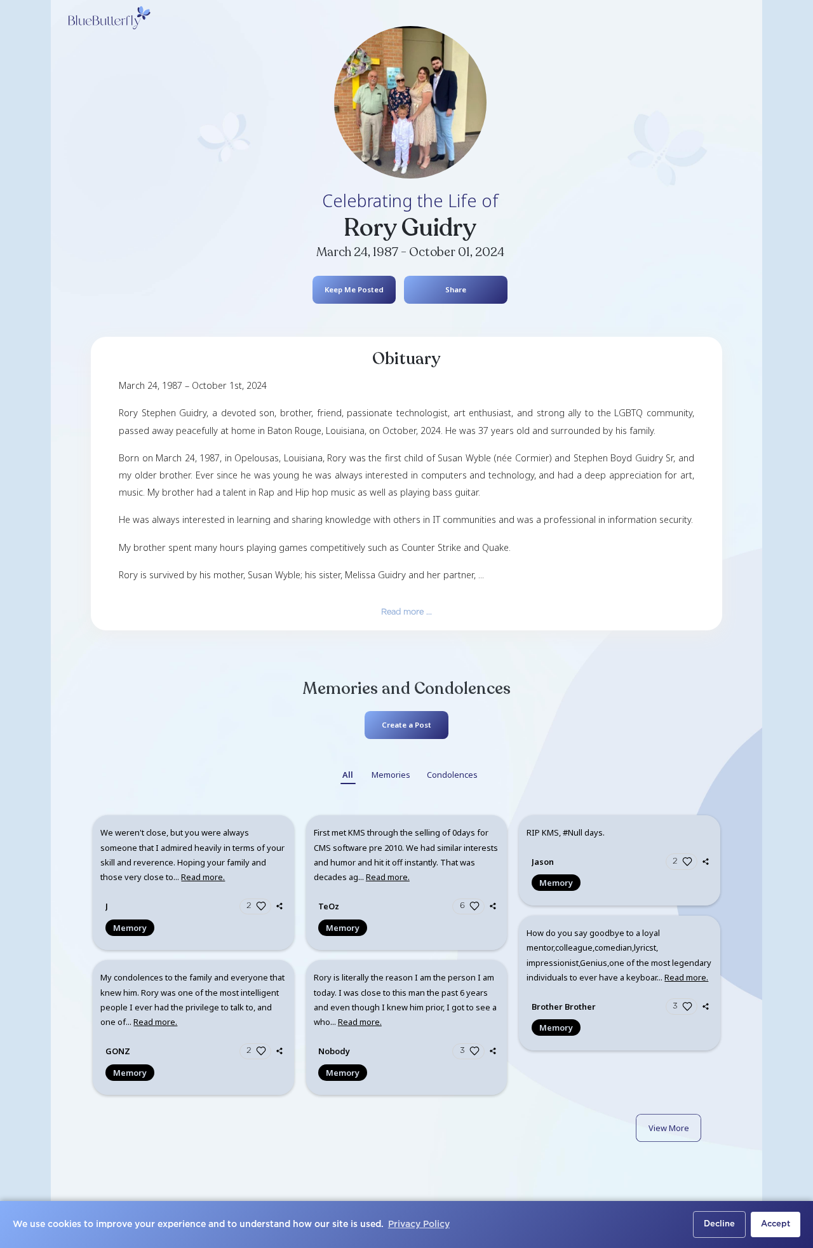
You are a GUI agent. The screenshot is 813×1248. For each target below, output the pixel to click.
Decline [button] (719, 1224)
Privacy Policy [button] (419, 1224)
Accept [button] (775, 1224)
